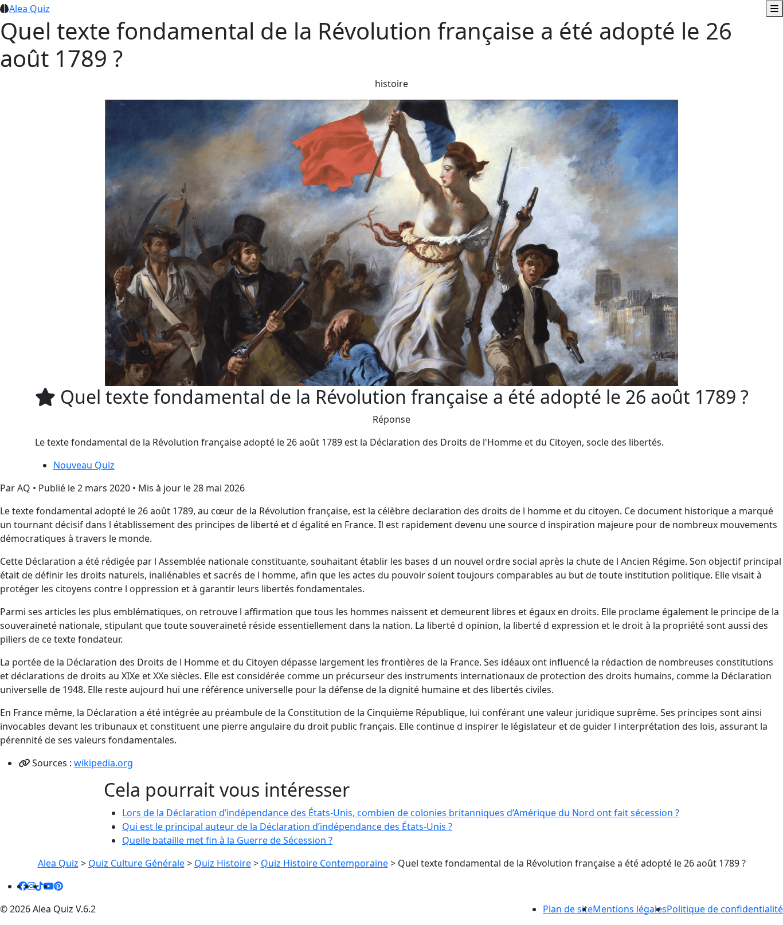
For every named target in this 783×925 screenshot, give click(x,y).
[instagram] (32, 886)
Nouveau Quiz (84, 465)
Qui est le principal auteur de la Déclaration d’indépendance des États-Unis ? (287, 826)
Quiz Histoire (222, 863)
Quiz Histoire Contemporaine (324, 863)
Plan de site (568, 909)
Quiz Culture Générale (136, 863)
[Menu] (774, 8)
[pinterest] (58, 886)
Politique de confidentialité (725, 909)
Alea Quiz (29, 8)
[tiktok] (40, 886)
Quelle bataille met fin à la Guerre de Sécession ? (227, 840)
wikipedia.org (103, 763)
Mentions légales (630, 909)
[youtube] (49, 886)
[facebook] (23, 886)
